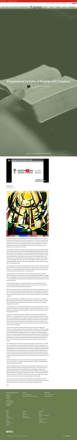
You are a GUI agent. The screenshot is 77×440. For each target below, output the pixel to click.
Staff (23, 415)
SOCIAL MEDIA (72, 7)
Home (3, 7)
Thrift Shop (41, 421)
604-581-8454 (29, 394)
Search (47, 3)
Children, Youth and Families (44, 415)
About (51, 7)
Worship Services (24, 7)
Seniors (40, 416)
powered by (66, 437)
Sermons (28, 153)
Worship (40, 413)
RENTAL (64, 7)
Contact (70, 3)
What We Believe (26, 416)
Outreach (41, 420)
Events (7, 7)
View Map (8, 398)
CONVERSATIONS (64, 3)
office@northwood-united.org (32, 396)
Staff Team (8, 424)
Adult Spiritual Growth (43, 418)
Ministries (16, 7)
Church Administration (43, 422)
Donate (58, 7)
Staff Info (57, 3)
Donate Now (52, 3)
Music (40, 414)
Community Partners (26, 417)
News (11, 7)
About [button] (7, 419)
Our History (25, 414)
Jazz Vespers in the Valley (12, 1)
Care (40, 417)
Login (26, 435)
